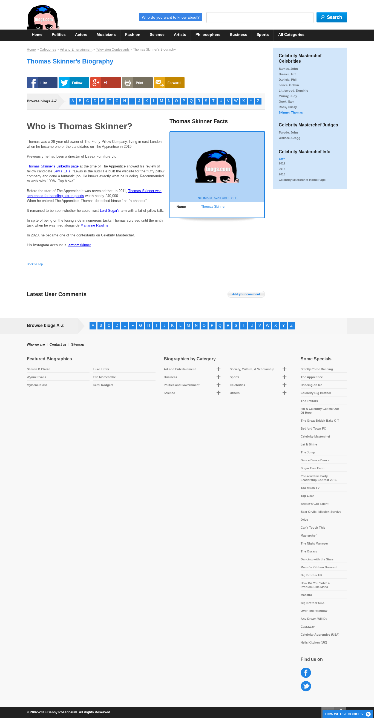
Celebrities (237, 385)
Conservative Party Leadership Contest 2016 (318, 478)
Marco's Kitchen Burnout (319, 567)
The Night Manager (314, 543)
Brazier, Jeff (287, 74)
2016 (282, 174)
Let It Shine (309, 444)
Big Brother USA (312, 602)
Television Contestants (113, 49)
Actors (81, 34)
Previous (173, 165)
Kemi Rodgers (103, 385)
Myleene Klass (37, 385)
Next (261, 165)
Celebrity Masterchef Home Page (302, 179)
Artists (180, 34)
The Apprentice (312, 377)
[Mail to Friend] (169, 82)
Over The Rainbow (314, 610)
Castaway (308, 626)
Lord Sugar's (110, 211)
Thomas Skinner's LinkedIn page (53, 166)
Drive (304, 519)
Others (235, 393)
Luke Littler (101, 369)
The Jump (308, 452)
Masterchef (309, 535)
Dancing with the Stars (317, 559)
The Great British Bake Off (320, 420)
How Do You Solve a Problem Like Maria (315, 585)
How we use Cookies (344, 714)
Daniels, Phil (288, 79)
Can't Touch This (313, 527)
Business (238, 34)
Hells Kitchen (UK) (314, 642)
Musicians (106, 34)
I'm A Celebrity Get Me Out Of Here (320, 410)
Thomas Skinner (213, 207)
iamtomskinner (79, 245)
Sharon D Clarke (38, 369)
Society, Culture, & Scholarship (252, 369)
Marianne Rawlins (94, 225)
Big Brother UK (312, 575)
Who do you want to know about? (171, 17)
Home (37, 34)
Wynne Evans (36, 377)
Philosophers (207, 34)
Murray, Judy (288, 96)
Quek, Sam (286, 101)
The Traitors (309, 401)
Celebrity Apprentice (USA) (320, 634)
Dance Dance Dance (315, 460)
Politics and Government (182, 385)
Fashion (132, 34)
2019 (282, 163)
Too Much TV (310, 488)
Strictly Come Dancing (317, 369)
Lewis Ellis (61, 171)
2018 (282, 168)
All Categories (291, 34)
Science (157, 34)
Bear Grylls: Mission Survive (321, 511)
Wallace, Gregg (289, 138)
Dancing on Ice (311, 385)
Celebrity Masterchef (315, 436)
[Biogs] (43, 17)
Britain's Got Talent (315, 503)
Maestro (306, 595)
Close (368, 714)
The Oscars (309, 551)
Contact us (58, 344)
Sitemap (77, 344)
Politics (59, 34)
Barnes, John (288, 68)
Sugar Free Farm (312, 468)
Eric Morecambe (104, 377)
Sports (263, 34)
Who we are (36, 344)
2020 (282, 159)
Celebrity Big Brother (316, 393)
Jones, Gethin (289, 85)
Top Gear (307, 495)
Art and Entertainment (76, 49)
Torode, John (288, 132)
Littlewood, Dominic (293, 90)
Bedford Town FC (313, 428)
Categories (48, 49)
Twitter (306, 686)
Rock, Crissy (288, 107)
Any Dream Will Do (314, 618)
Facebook (306, 673)
